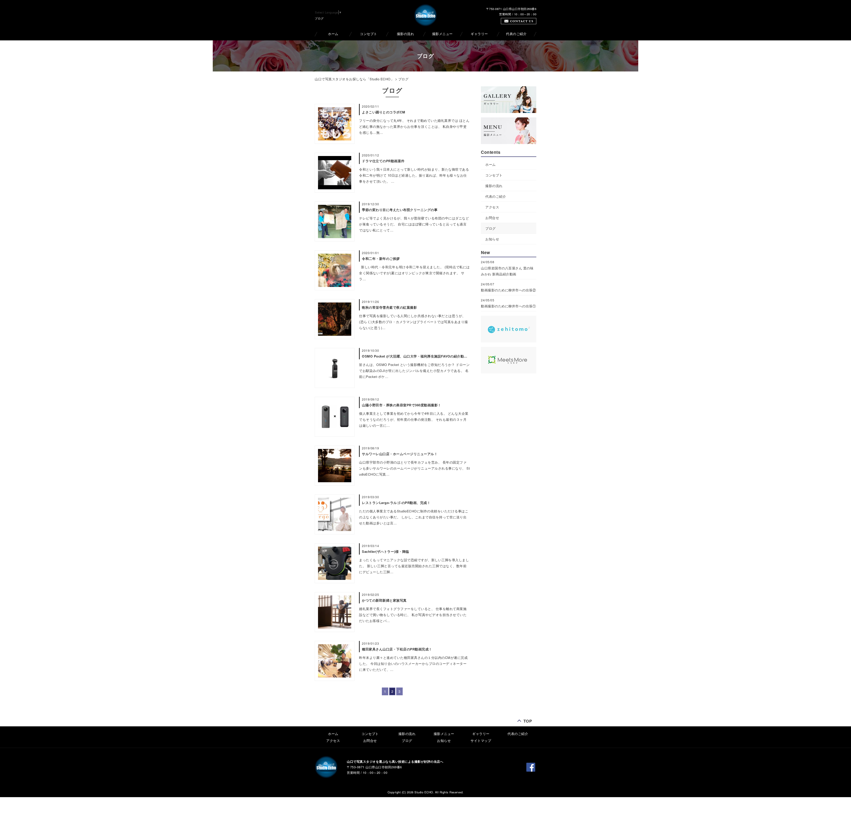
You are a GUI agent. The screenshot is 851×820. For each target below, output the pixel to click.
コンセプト (368, 34)
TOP (527, 720)
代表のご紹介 (516, 34)
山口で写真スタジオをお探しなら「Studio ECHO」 (354, 79)
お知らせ (492, 239)
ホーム (333, 34)
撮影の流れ (405, 34)
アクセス (492, 207)
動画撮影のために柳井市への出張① (508, 306)
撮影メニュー (442, 34)
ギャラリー (479, 34)
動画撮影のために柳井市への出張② (508, 290)
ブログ (490, 228)
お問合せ (492, 217)
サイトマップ (480, 740)
